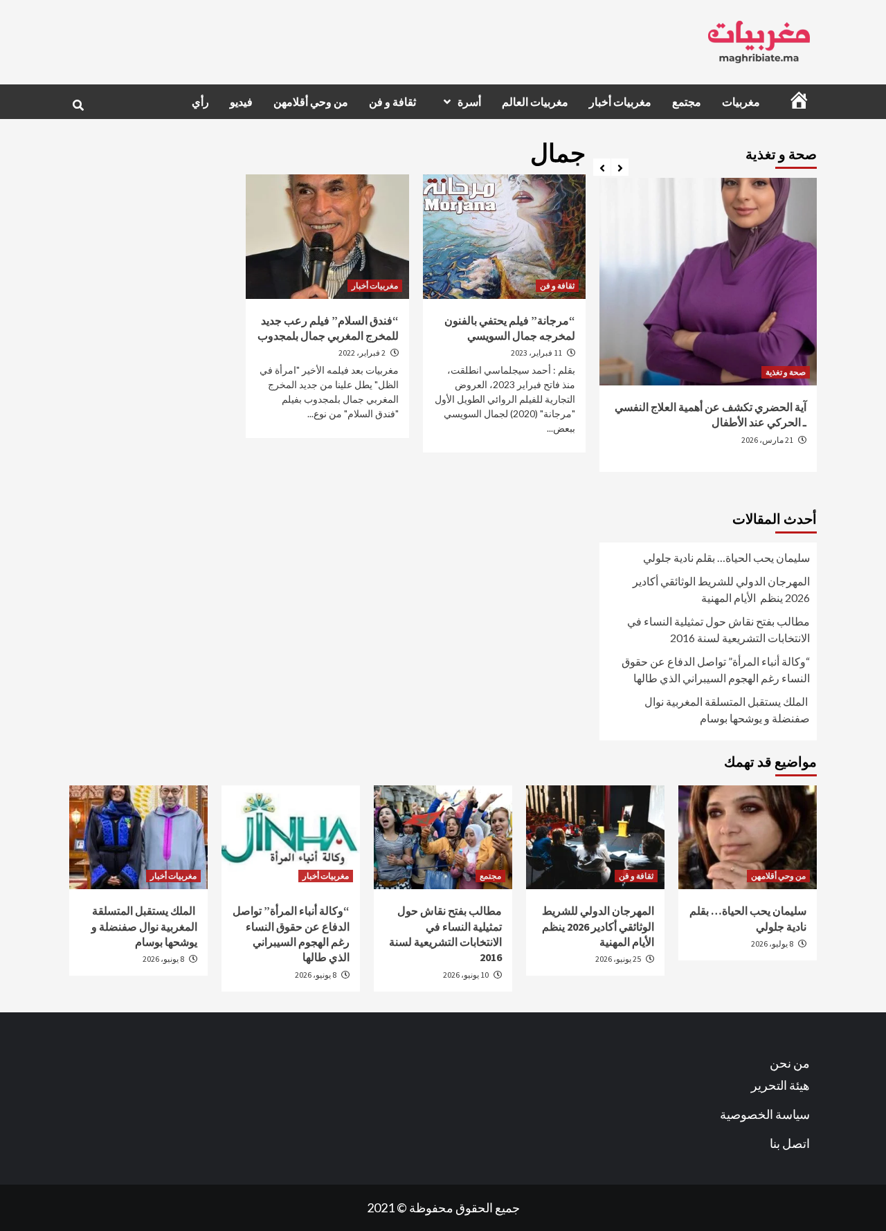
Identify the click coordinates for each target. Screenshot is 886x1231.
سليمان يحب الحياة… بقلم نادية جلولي (726, 557)
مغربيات (741, 102)
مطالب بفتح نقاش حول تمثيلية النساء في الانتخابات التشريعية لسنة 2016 (718, 629)
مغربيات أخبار (620, 102)
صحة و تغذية (786, 372)
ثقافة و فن (392, 102)
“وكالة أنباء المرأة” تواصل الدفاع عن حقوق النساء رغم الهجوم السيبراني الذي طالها (716, 669)
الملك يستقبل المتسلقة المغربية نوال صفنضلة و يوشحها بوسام (727, 709)
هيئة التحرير (780, 1085)
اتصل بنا (790, 1143)
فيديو (241, 102)
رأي (200, 102)
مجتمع (686, 102)
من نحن (790, 1062)
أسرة (469, 102)
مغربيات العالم (535, 102)
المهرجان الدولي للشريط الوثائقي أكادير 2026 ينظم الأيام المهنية (721, 589)
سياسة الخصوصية (765, 1114)
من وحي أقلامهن (310, 102)
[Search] (78, 105)
